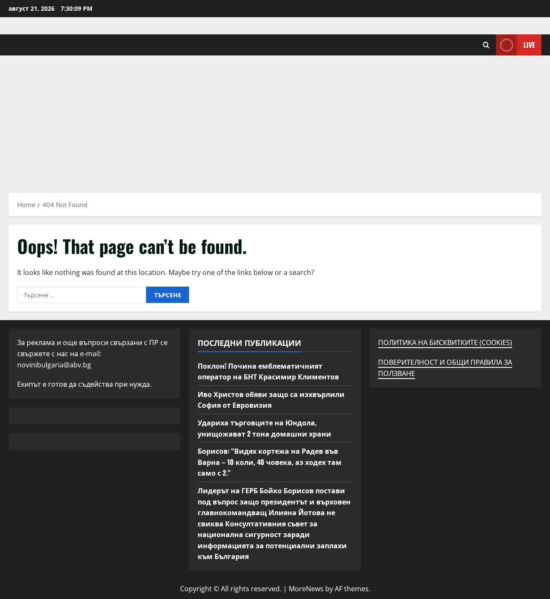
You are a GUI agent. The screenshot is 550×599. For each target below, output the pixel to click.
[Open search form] (486, 45)
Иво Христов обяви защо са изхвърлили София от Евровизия (271, 399)
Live (529, 45)
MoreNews (306, 588)
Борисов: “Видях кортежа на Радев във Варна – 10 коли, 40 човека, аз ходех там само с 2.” (270, 462)
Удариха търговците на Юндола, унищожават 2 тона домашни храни (264, 428)
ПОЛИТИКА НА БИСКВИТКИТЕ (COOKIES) (445, 342)
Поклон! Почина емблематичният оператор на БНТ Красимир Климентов (268, 371)
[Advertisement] (275, 120)
